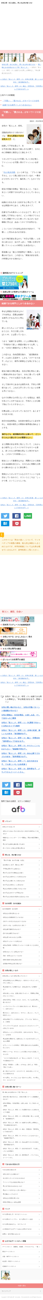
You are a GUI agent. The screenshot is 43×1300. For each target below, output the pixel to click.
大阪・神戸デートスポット (10, 1256)
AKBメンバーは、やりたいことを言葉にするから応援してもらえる (21, 1053)
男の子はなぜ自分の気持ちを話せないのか (16, 896)
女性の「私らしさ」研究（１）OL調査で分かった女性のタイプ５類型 (21, 724)
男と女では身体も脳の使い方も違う (14, 844)
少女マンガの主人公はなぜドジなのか (14, 921)
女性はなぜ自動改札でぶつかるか (13, 917)
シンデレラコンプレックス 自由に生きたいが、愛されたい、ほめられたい (20, 1008)
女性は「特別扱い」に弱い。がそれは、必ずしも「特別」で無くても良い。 (21, 1066)
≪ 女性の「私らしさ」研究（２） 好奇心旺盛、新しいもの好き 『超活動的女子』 (21, 80)
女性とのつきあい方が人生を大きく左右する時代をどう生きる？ (21, 832)
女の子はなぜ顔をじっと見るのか (13, 885)
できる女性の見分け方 (9, 1170)
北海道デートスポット (9, 1266)
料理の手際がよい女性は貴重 (12, 1202)
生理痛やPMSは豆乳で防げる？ (12, 964)
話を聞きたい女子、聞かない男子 (13, 865)
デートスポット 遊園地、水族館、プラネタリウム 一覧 (20, 1247)
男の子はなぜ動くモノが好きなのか (14, 881)
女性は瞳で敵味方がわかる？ (12, 929)
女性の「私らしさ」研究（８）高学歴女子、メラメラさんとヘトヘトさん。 (20, 770)
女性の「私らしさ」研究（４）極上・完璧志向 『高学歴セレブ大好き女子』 (20, 739)
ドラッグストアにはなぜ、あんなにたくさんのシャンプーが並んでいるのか (21, 1027)
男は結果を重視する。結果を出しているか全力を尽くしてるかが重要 (21, 1040)
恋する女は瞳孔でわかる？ (11, 933)
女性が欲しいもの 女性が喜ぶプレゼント (15, 976)
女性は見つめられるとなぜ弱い (12, 937)
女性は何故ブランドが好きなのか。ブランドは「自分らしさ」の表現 (21, 1020)
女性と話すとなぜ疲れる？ (11, 1174)
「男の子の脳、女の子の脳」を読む (13, 860)
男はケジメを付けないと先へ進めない (14, 1190)
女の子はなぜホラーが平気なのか (13, 893)
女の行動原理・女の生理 (10, 909)
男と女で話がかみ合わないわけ (12, 1186)
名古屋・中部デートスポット (11, 1261)
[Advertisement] (21, 28)
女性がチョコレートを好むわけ (12, 941)
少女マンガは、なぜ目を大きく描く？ (14, 925)
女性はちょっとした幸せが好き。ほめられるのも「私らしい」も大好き (21, 1033)
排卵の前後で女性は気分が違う (12, 960)
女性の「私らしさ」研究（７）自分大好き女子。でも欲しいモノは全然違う (19, 762)
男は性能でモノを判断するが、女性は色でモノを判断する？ (20, 988)
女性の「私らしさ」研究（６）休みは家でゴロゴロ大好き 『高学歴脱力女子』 (20, 755)
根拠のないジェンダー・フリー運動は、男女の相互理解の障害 (21, 839)
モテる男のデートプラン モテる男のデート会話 (17, 1219)
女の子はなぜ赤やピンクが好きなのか (14, 877)
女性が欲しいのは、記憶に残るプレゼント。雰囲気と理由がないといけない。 (21, 995)
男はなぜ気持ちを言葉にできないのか (14, 889)
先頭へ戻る (22, 1286)
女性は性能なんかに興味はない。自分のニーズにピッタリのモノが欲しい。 (21, 982)
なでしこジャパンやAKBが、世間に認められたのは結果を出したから (21, 1046)
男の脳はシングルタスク (10, 1194)
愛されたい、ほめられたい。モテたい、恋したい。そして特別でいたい (21, 1014)
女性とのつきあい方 (8, 827)
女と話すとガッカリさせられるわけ (14, 1178)
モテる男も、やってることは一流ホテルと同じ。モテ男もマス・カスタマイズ (21, 1079)
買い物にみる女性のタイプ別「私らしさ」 (15, 1092)
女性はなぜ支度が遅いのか (11, 1198)
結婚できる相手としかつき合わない (17, 105)
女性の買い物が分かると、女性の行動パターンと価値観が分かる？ (20, 709)
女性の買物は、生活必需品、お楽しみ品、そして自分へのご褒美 (20, 716)
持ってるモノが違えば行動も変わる (14, 848)
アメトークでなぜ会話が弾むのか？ (14, 1182)
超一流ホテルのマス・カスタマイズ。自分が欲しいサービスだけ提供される (21, 1072)
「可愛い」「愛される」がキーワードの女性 (21, 101)
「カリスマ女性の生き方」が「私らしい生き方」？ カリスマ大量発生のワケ (21, 1059)
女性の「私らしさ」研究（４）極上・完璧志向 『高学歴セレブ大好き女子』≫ (21, 87)
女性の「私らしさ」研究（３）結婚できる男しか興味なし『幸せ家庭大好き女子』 (21, 1124)
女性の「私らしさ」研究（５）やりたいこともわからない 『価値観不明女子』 (20, 747)
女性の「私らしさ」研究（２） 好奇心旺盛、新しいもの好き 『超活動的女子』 (20, 732)
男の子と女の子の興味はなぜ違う (13, 873)
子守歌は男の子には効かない (12, 869)
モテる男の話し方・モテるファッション (14, 1214)
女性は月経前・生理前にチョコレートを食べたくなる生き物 (21, 946)
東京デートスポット (8, 1251)
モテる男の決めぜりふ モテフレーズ (14, 1224)
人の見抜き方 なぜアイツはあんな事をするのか (17, 1229)
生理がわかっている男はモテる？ (13, 952)
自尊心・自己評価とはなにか (11, 1234)
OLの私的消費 (9, 172)
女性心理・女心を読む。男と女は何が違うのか (16, 3)
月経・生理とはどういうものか (12, 956)
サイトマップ (6, 1291)
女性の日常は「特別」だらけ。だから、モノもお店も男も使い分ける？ (21, 1001)
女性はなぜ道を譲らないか (11, 913)
